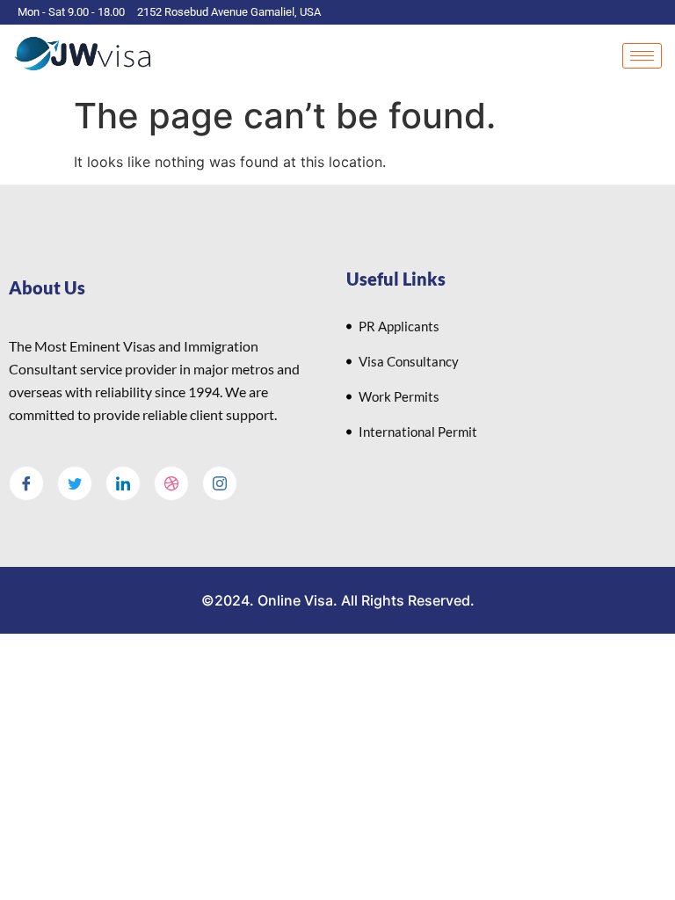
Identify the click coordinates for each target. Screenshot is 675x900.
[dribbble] (171, 483)
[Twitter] (74, 483)
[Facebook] (26, 483)
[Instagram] (219, 483)
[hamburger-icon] (642, 56)
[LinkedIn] (123, 483)
